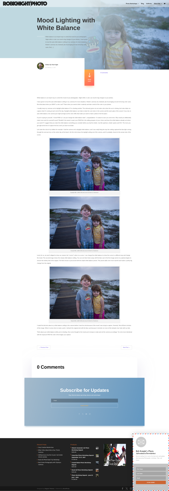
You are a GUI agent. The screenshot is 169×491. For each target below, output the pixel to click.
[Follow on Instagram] (89, 414)
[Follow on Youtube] (86, 414)
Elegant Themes (49, 488)
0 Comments (104, 72)
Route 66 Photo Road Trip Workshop (48, 460)
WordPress (66, 488)
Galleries (149, 3)
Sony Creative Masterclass (46, 447)
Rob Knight (55, 64)
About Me (157, 3)
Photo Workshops (131, 3)
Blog (142, 3)
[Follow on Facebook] (79, 414)
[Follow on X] (82, 414)
